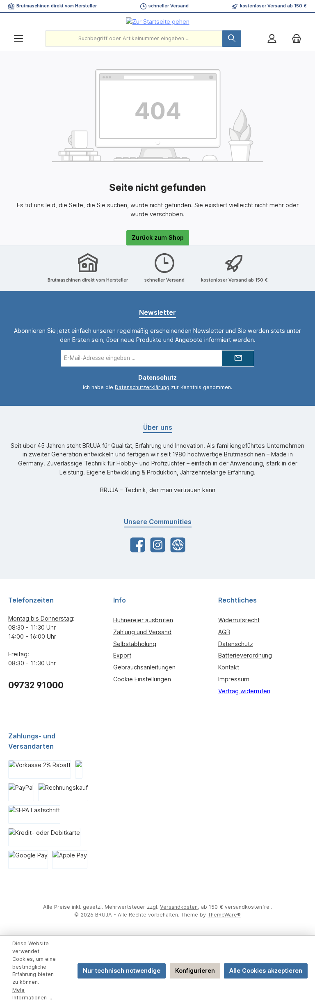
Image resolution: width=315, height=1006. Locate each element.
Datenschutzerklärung (142, 387)
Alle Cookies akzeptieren (265, 970)
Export (122, 655)
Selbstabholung (134, 643)
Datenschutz (235, 643)
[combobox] (134, 38)
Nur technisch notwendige (121, 970)
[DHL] (78, 769)
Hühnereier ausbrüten (143, 619)
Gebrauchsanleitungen (144, 667)
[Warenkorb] (296, 38)
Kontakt (228, 667)
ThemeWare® (224, 915)
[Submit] (237, 358)
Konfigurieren (195, 970)
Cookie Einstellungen (142, 679)
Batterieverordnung (245, 655)
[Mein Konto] (272, 38)
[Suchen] (231, 38)
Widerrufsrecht (239, 619)
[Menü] (18, 38)
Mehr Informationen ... (32, 994)
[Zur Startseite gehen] (157, 21)
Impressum (233, 679)
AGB (224, 631)
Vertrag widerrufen (244, 690)
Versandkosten (179, 907)
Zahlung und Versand (142, 631)
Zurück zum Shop (158, 237)
